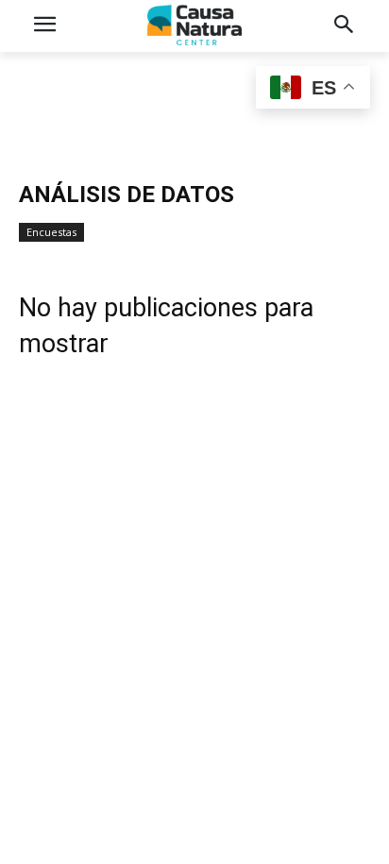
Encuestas (51, 232)
